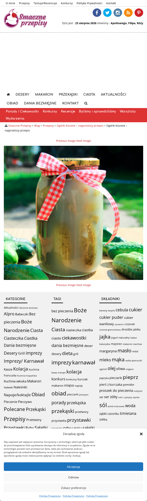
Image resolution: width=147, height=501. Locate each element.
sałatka (77, 428)
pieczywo (83, 394)
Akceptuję (73, 467)
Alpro (9, 314)
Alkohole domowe (28, 308)
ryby (67, 427)
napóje (79, 385)
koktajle (62, 372)
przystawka (58, 420)
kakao (134, 337)
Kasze (8, 369)
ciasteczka (73, 330)
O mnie (10, 3)
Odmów (73, 477)
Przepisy (24, 3)
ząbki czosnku (109, 414)
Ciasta (89, 94)
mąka (118, 359)
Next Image (83, 141)
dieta (67, 353)
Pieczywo (25, 401)
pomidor (128, 384)
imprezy (34, 353)
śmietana (128, 413)
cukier (135, 309)
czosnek (130, 324)
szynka (136, 397)
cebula (122, 309)
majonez (116, 344)
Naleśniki (20, 387)
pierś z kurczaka (110, 384)
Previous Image (66, 141)
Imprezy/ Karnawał (24, 361)
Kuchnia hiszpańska (27, 375)
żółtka (103, 419)
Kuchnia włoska (15, 381)
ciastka (87, 330)
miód (135, 351)
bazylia (111, 310)
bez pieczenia (62, 311)
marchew (137, 344)
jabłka (136, 329)
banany (103, 310)
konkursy (71, 379)
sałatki (89, 427)
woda (130, 405)
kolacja (74, 371)
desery (56, 354)
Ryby (29, 427)
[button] (141, 434)
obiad (58, 393)
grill (75, 354)
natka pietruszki (133, 360)
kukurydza (104, 344)
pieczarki (72, 394)
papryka (104, 378)
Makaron (44, 94)
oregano (130, 369)
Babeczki (21, 314)
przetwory (81, 412)
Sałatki (41, 427)
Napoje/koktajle (17, 394)
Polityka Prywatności (50, 496)
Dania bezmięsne (40, 103)
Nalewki (8, 387)
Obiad (12, 103)
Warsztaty (128, 111)
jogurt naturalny (120, 337)
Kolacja (20, 369)
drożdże (127, 329)
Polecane (14, 409)
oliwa (120, 368)
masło (124, 350)
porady (58, 402)
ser (101, 397)
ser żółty (111, 396)
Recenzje (68, 111)
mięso (69, 385)
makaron (57, 385)
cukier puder (111, 317)
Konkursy (67, 3)
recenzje (56, 428)
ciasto (56, 338)
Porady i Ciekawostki (22, 111)
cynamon (119, 324)
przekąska (76, 402)
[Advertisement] (73, 61)
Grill (21, 353)
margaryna (108, 351)
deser (88, 346)
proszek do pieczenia (116, 390)
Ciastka (31, 338)
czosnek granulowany (110, 329)
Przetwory (34, 419)
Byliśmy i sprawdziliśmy (97, 111)
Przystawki (14, 427)
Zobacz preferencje (73, 488)
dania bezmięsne (67, 345)
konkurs (58, 378)
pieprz (130, 376)
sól (103, 405)
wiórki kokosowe (116, 406)
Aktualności (113, 94)
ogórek (103, 369)
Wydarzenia (15, 118)
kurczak (83, 379)
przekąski (62, 411)
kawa (54, 372)
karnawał (83, 362)
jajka (104, 336)
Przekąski (68, 94)
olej (111, 368)
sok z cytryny (125, 397)
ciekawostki (74, 338)
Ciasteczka (13, 338)
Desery (22, 94)
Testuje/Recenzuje (45, 3)
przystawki (79, 420)
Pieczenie (10, 402)
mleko (105, 359)
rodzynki (138, 390)
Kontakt (111, 3)
